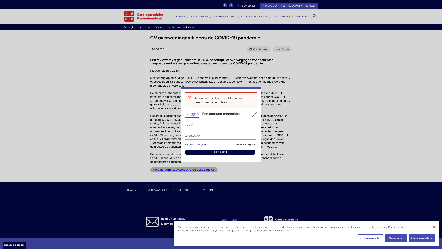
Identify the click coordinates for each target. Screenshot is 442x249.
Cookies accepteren (422, 238)
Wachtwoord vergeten (195, 144)
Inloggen (192, 114)
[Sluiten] (434, 227)
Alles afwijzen (395, 238)
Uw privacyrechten (370, 238)
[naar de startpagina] (254, 114)
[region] (306, 233)
